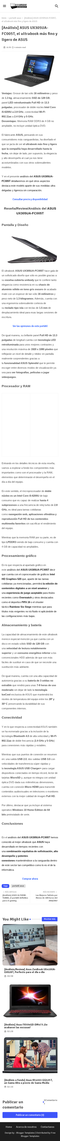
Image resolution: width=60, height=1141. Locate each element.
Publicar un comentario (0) (30, 1115)
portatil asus (15, 18)
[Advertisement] (30, 424)
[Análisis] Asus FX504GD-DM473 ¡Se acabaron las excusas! (26, 1026)
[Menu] (4, 6)
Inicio (4, 18)
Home (9, 1126)
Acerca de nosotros (26, 1126)
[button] (56, 6)
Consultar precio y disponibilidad (30, 199)
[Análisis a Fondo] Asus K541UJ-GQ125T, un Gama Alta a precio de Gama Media (28, 1081)
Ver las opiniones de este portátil (30, 326)
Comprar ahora (30, 878)
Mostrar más (50, 919)
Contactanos (47, 1126)
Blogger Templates (25, 1132)
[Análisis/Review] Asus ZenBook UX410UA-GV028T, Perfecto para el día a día (30, 971)
